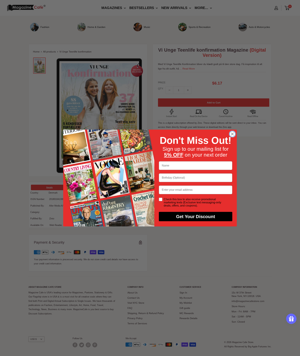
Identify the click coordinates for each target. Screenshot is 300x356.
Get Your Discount (195, 216)
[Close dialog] (232, 134)
